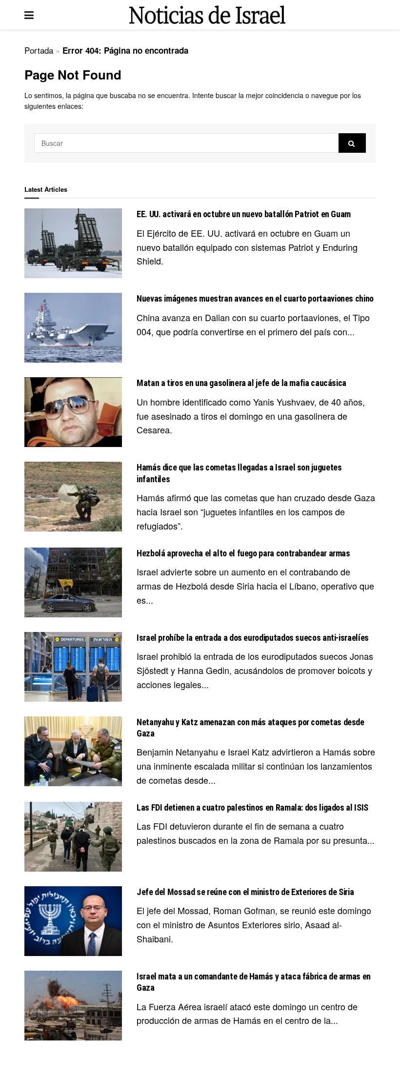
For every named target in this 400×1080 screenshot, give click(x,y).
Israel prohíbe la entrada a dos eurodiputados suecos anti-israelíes (253, 637)
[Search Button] (352, 143)
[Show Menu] (29, 14)
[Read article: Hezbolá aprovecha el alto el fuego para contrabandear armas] (73, 582)
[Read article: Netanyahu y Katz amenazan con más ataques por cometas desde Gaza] (73, 751)
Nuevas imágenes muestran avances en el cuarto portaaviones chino (255, 298)
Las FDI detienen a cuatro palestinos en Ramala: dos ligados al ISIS (252, 807)
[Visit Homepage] (207, 14)
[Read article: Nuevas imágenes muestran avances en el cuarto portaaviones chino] (73, 328)
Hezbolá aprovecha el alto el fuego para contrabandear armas (243, 553)
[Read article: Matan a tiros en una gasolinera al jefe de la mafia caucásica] (73, 412)
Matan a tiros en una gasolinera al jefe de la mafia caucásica (241, 383)
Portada (38, 50)
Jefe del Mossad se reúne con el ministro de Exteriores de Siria (245, 892)
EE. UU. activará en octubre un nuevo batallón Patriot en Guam (244, 214)
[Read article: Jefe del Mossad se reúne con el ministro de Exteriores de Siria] (73, 921)
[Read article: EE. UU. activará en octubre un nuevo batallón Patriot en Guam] (73, 243)
